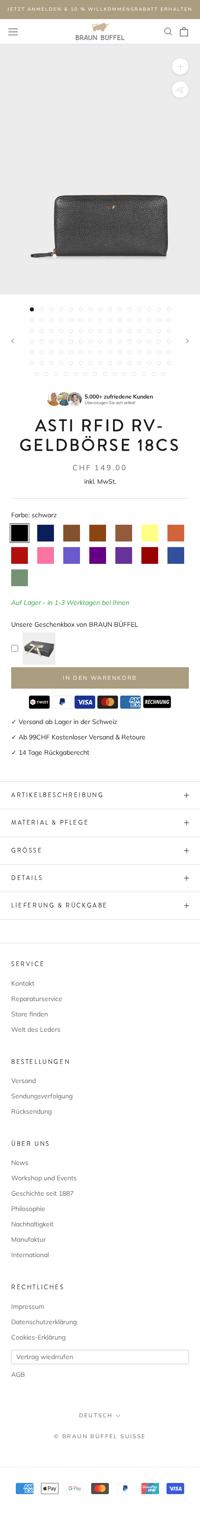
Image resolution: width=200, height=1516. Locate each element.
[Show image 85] (120, 363)
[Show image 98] (105, 374)
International (30, 1255)
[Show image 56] (129, 341)
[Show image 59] (159, 341)
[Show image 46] (32, 341)
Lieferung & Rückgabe (59, 905)
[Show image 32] (42, 331)
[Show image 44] (159, 331)
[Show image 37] (90, 331)
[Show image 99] (115, 374)
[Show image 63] (51, 352)
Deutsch (96, 1415)
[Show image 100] (124, 374)
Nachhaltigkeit (32, 1224)
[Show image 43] (149, 331)
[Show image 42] (139, 331)
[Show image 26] (129, 320)
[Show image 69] (110, 352)
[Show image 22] (90, 320)
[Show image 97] (95, 374)
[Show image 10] (120, 309)
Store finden (29, 1014)
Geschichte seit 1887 (42, 1193)
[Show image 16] (32, 320)
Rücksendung (31, 1111)
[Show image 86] (129, 363)
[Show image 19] (61, 320)
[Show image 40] (120, 331)
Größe (27, 850)
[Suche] (168, 31)
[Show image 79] (61, 363)
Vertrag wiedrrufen (44, 1357)
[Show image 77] (42, 363)
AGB (18, 1374)
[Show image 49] (61, 341)
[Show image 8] (100, 309)
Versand (23, 1080)
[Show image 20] (71, 320)
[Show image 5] (71, 309)
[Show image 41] (129, 331)
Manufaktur (28, 1239)
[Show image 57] (139, 341)
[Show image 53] (100, 341)
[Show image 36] (81, 331)
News (19, 1162)
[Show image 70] (120, 352)
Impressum (27, 1306)
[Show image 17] (42, 320)
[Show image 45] (169, 331)
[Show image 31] (32, 331)
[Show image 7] (90, 309)
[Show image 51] (81, 341)
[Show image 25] (120, 320)
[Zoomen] (180, 66)
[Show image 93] (56, 374)
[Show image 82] (90, 363)
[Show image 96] (85, 374)
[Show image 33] (51, 331)
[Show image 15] (169, 309)
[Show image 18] (51, 320)
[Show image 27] (139, 320)
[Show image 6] (81, 309)
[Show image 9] (110, 309)
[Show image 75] (169, 352)
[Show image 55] (120, 341)
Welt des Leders (35, 1029)
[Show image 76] (32, 363)
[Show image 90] (169, 363)
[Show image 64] (61, 352)
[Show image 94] (66, 374)
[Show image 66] (81, 352)
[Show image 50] (71, 341)
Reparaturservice (36, 999)
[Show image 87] (139, 363)
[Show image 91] (36, 374)
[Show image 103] (154, 374)
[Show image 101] (134, 374)
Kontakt (22, 983)
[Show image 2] (42, 309)
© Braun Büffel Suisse (100, 1436)
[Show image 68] (100, 352)
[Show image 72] (139, 352)
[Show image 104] (163, 374)
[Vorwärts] (187, 341)
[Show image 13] (149, 309)
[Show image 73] (149, 352)
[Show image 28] (149, 320)
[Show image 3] (51, 309)
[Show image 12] (139, 309)
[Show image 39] (110, 331)
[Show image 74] (159, 352)
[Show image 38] (100, 331)
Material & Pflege (50, 822)
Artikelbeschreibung (57, 795)
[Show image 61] (32, 352)
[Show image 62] (42, 352)
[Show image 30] (169, 320)
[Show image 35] (71, 331)
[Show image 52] (90, 341)
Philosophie (28, 1209)
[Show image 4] (61, 309)
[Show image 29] (159, 320)
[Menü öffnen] (13, 31)
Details (27, 877)
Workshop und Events (44, 1178)
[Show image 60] (169, 341)
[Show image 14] (159, 309)
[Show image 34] (61, 331)
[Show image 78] (51, 363)
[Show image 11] (129, 309)
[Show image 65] (71, 352)
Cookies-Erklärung (38, 1337)
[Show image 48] (51, 341)
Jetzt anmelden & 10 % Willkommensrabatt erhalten (100, 9)
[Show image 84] (110, 363)
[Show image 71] (129, 352)
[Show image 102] (144, 374)
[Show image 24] (110, 320)
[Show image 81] (81, 363)
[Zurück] (12, 341)
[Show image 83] (100, 363)
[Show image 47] (42, 341)
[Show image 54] (110, 341)
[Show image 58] (149, 341)
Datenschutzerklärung (44, 1322)
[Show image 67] (90, 352)
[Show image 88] (149, 363)
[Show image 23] (100, 320)
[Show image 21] (81, 320)
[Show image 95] (75, 374)
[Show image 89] (159, 363)
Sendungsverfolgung (42, 1096)
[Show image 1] (32, 309)
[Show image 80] (71, 363)
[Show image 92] (46, 374)
